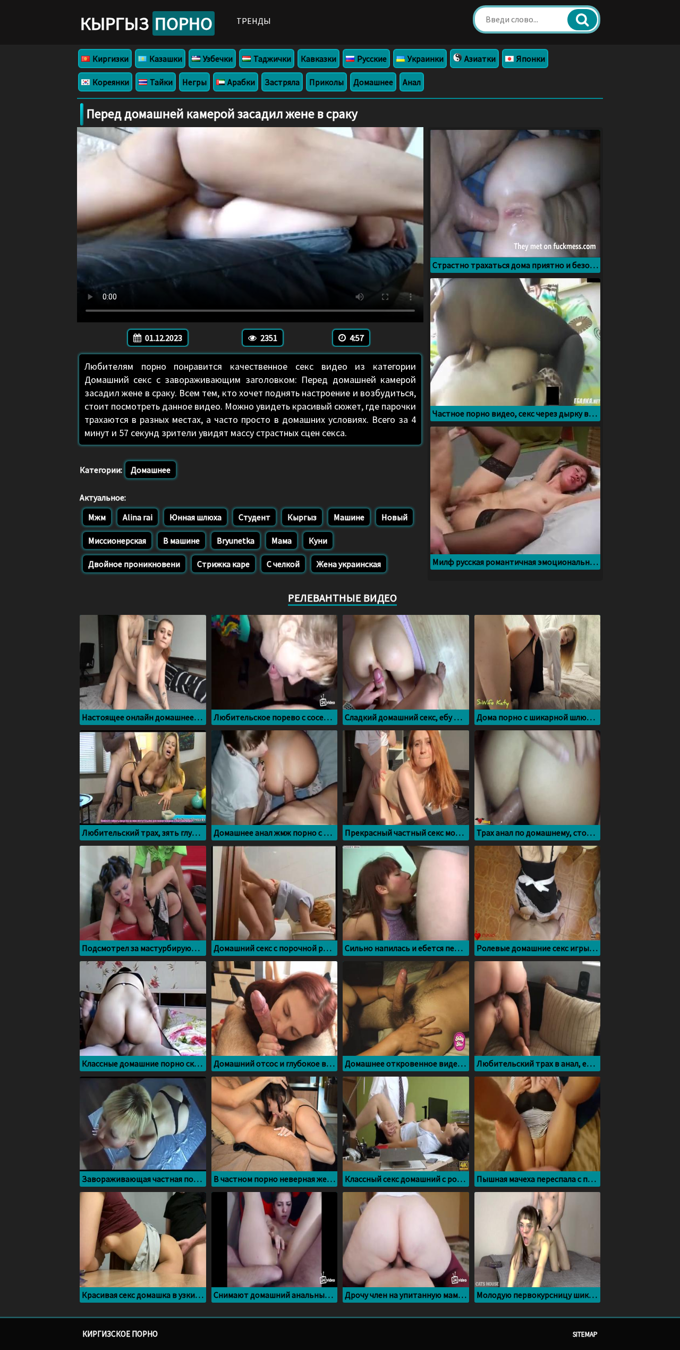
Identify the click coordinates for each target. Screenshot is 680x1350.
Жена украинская (349, 564)
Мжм (97, 517)
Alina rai (137, 517)
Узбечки (217, 58)
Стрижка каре (223, 564)
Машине (349, 517)
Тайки (160, 82)
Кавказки (318, 58)
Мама (281, 540)
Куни (318, 540)
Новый (394, 517)
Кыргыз (146, 23)
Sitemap (585, 1334)
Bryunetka (235, 540)
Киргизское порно (120, 1334)
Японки (530, 58)
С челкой (283, 564)
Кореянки (110, 82)
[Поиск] (582, 19)
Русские (371, 58)
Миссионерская (117, 540)
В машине (181, 540)
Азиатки (479, 58)
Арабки (240, 82)
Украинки (425, 58)
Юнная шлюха (195, 517)
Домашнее (373, 82)
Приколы (326, 82)
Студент (254, 517)
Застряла (282, 82)
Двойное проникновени (134, 564)
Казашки (165, 58)
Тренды (253, 20)
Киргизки (110, 58)
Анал (412, 82)
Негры (194, 82)
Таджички (271, 58)
